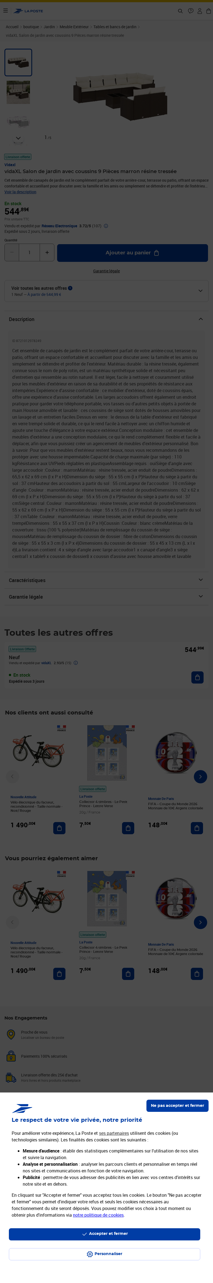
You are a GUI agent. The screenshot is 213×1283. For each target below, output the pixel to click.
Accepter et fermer (108, 1234)
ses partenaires (114, 1133)
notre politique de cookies (98, 1215)
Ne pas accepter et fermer (177, 1106)
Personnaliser (108, 1254)
